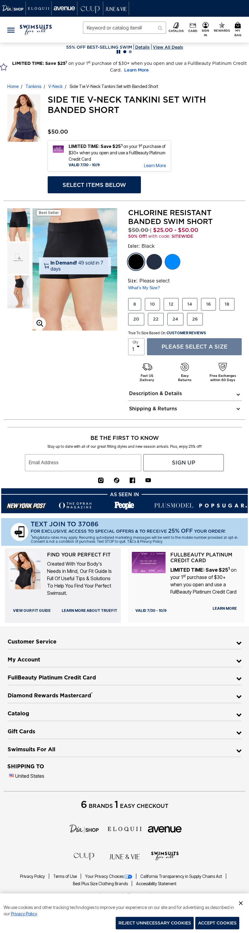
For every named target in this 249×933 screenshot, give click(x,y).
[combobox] (124, 28)
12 (171, 304)
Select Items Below (94, 185)
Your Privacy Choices (104, 876)
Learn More (136, 70)
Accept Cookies (217, 923)
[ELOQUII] (125, 828)
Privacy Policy (33, 876)
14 (189, 304)
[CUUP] (84, 856)
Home (13, 86)
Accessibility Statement (156, 883)
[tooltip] (13, 8)
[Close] (240, 902)
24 (175, 319)
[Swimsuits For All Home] (35, 29)
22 (156, 319)
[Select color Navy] (154, 262)
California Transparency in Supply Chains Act (181, 876)
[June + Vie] (124, 856)
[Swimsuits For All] (165, 856)
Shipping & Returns (153, 408)
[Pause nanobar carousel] (118, 51)
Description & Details (155, 393)
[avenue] (165, 829)
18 (227, 304)
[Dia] (84, 828)
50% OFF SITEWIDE (99, 47)
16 (208, 304)
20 (136, 319)
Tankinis (33, 86)
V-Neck (55, 86)
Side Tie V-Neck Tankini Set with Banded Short (114, 86)
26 (195, 319)
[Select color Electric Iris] (172, 262)
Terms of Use (65, 876)
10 (152, 304)
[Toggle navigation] (11, 30)
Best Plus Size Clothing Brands (101, 883)
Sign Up (183, 462)
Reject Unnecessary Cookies (154, 923)
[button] (206, 30)
